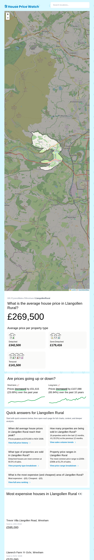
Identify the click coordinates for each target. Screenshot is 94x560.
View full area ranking (18, 482)
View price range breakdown (63, 466)
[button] (8, 14)
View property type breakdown (22, 466)
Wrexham (29, 298)
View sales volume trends (62, 442)
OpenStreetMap (83, 290)
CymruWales (18, 298)
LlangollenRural (42, 298)
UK (8, 298)
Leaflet (73, 290)
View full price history (18, 443)
